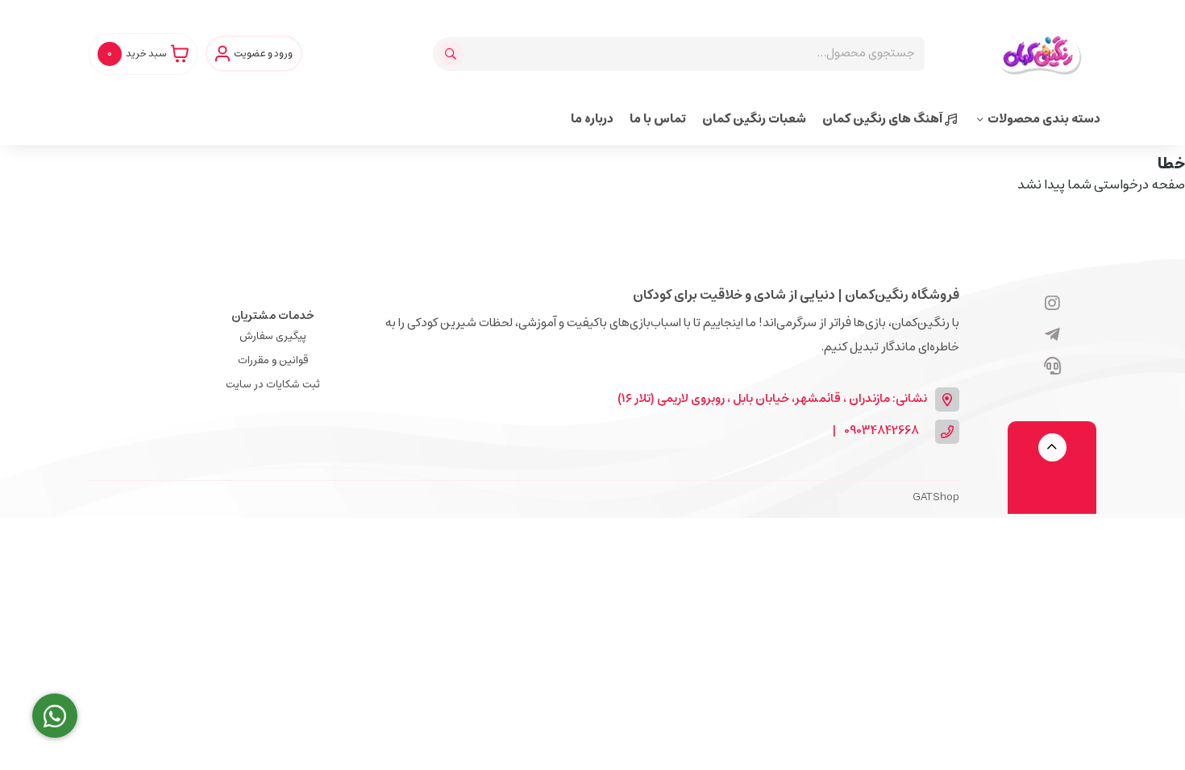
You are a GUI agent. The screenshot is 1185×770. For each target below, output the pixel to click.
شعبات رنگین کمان (754, 119)
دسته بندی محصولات (1044, 119)
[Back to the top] (1052, 447)
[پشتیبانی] (1052, 367)
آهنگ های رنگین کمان (883, 119)
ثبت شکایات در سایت (273, 384)
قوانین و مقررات (273, 360)
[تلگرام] (1052, 336)
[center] (452, 54)
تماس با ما (658, 119)
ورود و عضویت (263, 54)
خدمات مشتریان (272, 315)
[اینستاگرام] (1052, 304)
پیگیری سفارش (272, 336)
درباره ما (592, 119)
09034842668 (881, 431)
